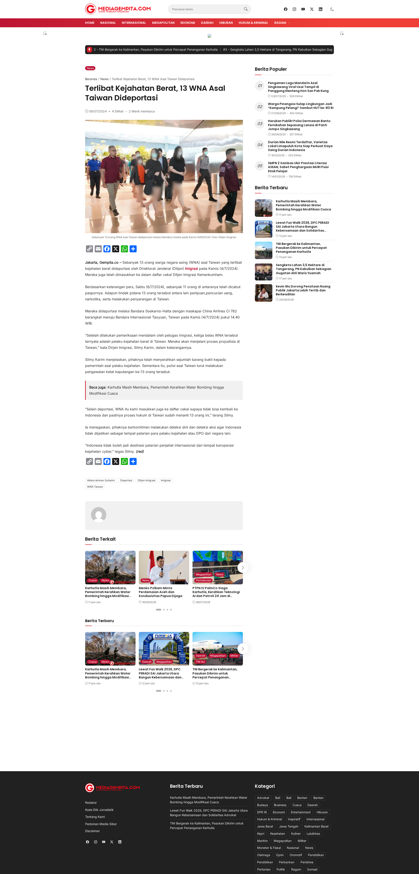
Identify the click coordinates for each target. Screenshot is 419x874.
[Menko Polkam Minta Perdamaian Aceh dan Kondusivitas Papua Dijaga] (164, 581)
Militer (234, 655)
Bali (277, 798)
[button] (332, 9)
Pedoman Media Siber (101, 824)
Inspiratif (294, 819)
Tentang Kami (95, 817)
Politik (280, 869)
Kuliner (296, 833)
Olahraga (263, 855)
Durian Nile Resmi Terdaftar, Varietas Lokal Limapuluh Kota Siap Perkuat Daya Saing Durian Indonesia (300, 146)
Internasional (134, 23)
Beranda (91, 79)
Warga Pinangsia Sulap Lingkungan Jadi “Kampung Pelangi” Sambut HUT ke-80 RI (300, 106)
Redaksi (90, 802)
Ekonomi (187, 23)
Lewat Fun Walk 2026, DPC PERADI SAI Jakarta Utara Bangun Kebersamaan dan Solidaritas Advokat (160, 675)
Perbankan (286, 862)
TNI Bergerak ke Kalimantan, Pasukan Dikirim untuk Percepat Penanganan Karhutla (130, 49)
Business (280, 805)
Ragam (280, 23)
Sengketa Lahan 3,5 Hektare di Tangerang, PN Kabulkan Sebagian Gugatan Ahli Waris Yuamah (269, 49)
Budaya (262, 805)
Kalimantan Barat (316, 826)
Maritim (262, 841)
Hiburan (226, 23)
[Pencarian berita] (246, 9)
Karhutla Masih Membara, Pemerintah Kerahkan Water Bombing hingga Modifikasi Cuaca (108, 594)
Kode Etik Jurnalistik (99, 810)
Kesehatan (277, 833)
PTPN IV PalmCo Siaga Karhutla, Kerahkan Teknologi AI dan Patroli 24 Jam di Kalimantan (216, 594)
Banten (302, 798)
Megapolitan (163, 23)
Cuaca (93, 580)
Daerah (207, 23)
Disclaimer (92, 831)
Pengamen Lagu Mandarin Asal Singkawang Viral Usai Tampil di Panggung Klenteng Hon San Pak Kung (298, 87)
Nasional (108, 23)
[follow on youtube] (303, 9)
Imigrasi (166, 480)
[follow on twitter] (311, 9)
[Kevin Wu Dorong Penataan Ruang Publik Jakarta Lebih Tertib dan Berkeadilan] (263, 298)
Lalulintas (313, 833)
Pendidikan (316, 855)
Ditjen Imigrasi (146, 480)
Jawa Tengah (288, 826)
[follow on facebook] (285, 9)
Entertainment (301, 812)
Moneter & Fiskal (269, 848)
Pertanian (264, 869)
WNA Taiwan (95, 486)
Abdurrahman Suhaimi (101, 480)
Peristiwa (307, 862)
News (90, 68)
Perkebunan (203, 580)
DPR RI (262, 812)
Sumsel (312, 869)
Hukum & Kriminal (253, 23)
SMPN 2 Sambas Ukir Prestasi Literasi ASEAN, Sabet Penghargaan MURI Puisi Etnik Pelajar (298, 167)
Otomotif (296, 855)
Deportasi (126, 480)
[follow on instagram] (294, 9)
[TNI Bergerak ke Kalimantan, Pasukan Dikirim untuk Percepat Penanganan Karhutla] (263, 256)
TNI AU (200, 661)
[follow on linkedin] (320, 9)
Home (89, 23)
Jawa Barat (265, 826)
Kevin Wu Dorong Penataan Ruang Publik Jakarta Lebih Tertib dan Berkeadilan (303, 290)
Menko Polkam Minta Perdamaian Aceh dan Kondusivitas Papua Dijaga (160, 592)
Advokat (263, 798)
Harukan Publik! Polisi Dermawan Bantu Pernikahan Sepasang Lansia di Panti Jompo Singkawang (299, 125)
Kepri (260, 833)
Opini (279, 855)
